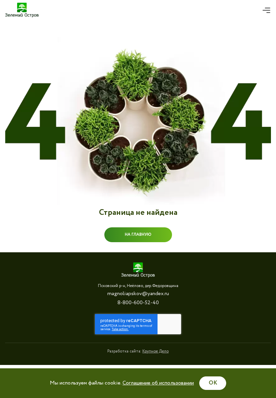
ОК (213, 383)
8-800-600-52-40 (138, 303)
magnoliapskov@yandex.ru (138, 293)
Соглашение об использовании (158, 383)
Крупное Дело (155, 351)
